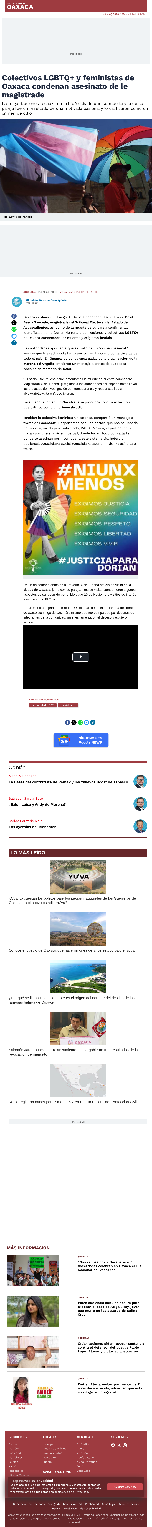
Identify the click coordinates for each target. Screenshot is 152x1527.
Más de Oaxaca (19, 1475)
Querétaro (49, 1457)
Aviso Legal (109, 1504)
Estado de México (55, 1448)
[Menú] (143, 6)
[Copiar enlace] (14, 342)
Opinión (17, 767)
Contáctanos (37, 1504)
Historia (56, 1508)
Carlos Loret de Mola (26, 821)
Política (13, 1461)
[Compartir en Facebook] (14, 316)
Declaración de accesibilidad (82, 1508)
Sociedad (30, 291)
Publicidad (92, 1504)
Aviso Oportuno (87, 1461)
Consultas (83, 1470)
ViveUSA (82, 1452)
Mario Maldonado (23, 776)
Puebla (47, 1461)
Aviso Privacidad (129, 1504)
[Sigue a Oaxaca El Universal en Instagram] (126, 1445)
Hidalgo (48, 1444)
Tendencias (16, 1470)
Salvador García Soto (26, 798)
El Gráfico (83, 1444)
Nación (13, 1466)
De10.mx (82, 1466)
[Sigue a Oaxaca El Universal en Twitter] (120, 1445)
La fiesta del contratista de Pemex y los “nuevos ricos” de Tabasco (68, 782)
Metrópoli (15, 1448)
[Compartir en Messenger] (14, 336)
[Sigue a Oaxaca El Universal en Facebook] (114, 1445)
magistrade (68, 705)
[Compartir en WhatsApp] (14, 329)
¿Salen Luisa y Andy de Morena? (37, 804)
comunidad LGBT (43, 705)
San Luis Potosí (53, 1452)
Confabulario (85, 1457)
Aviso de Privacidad (75, 1491)
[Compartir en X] (14, 322)
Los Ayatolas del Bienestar (32, 827)
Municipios (16, 1457)
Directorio (19, 1504)
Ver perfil (33, 303)
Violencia (76, 1504)
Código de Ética (58, 1504)
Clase (80, 1448)
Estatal (13, 1444)
